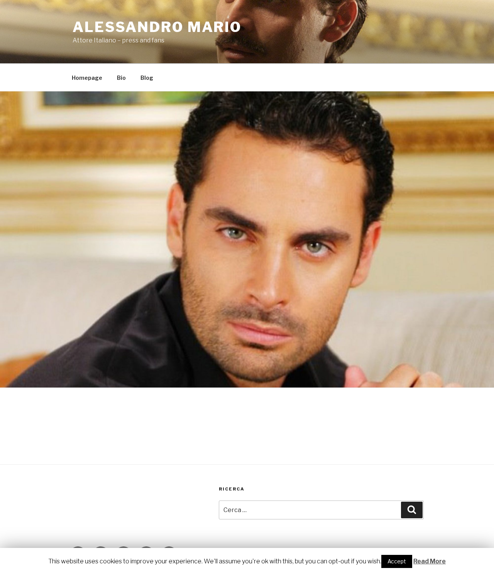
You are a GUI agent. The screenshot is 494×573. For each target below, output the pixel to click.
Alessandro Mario (157, 27)
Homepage (87, 77)
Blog (146, 77)
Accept (396, 561)
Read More (429, 561)
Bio (121, 77)
